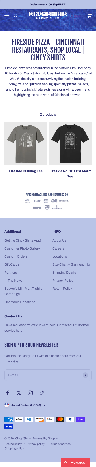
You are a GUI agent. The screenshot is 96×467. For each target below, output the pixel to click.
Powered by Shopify (45, 438)
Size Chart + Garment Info (71, 264)
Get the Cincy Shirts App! (22, 240)
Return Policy (62, 288)
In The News (13, 280)
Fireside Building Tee (26, 171)
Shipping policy (14, 448)
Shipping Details (64, 272)
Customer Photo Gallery (22, 248)
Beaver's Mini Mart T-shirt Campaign (23, 291)
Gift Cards (11, 264)
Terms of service (60, 444)
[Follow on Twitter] (19, 393)
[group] (48, 202)
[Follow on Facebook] (7, 393)
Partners (10, 272)
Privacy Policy (62, 280)
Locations (59, 256)
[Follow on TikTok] (42, 393)
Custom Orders (15, 256)
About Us (59, 240)
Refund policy (13, 444)
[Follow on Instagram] (30, 393)
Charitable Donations (19, 302)
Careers (58, 248)
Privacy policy (36, 444)
